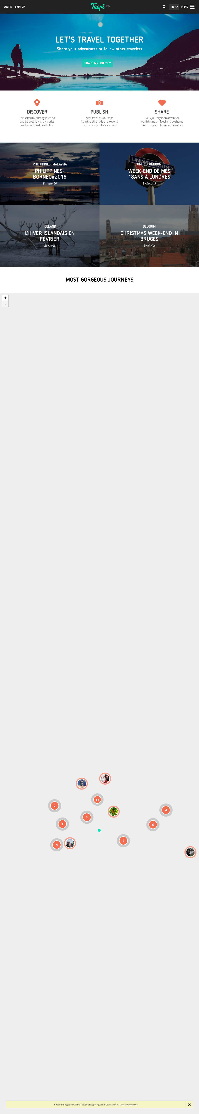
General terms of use (129, 1104)
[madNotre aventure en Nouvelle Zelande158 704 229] (190, 852)
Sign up (20, 7)
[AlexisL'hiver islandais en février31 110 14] (82, 784)
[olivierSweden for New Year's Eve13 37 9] (105, 778)
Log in (8, 7)
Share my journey (98, 63)
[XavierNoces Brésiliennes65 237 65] (70, 843)
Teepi (99, 7)
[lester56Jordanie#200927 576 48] (114, 811)
